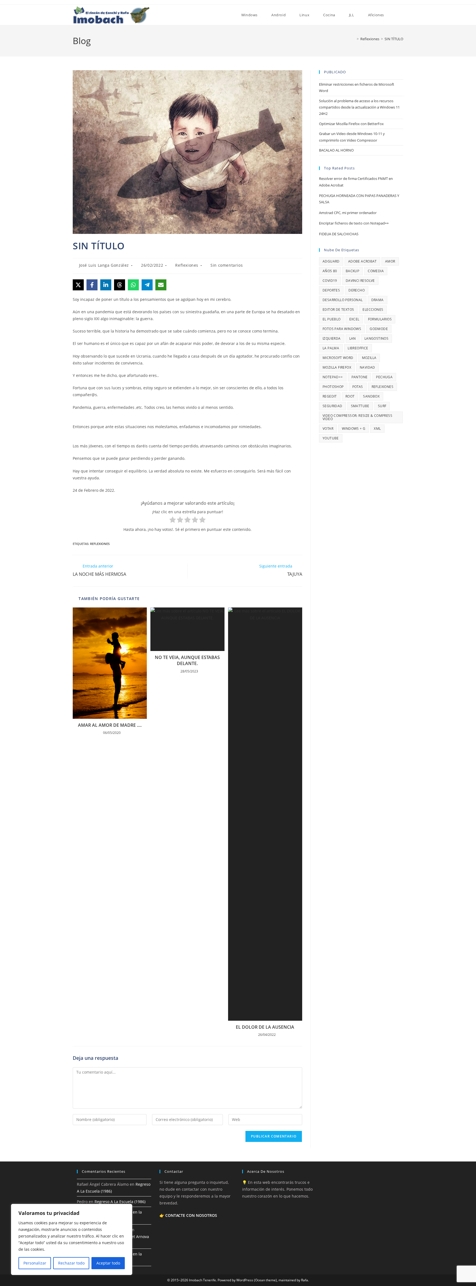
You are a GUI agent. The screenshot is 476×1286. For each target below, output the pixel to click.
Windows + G (353, 428)
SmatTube (360, 406)
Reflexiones (186, 265)
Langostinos (376, 338)
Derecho (356, 290)
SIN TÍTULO (394, 38)
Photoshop (333, 386)
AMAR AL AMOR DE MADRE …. (110, 725)
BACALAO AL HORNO (336, 150)
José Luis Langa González (104, 265)
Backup (352, 271)
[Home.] (227, 15)
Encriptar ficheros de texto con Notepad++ (354, 223)
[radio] (172, 521)
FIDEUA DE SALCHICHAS (338, 233)
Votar (328, 428)
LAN (352, 338)
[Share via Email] (160, 284)
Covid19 (330, 280)
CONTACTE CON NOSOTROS (191, 1215)
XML (377, 428)
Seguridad (332, 406)
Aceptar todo (108, 1263)
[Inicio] (353, 38)
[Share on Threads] (119, 284)
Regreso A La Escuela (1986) (119, 1201)
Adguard (331, 261)
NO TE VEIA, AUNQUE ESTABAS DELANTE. (187, 660)
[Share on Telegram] (147, 284)
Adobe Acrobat (362, 261)
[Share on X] (78, 284)
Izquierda (332, 338)
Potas (357, 386)
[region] (71, 1239)
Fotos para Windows (342, 328)
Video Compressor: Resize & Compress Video (357, 417)
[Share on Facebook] (92, 284)
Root (350, 396)
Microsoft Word (338, 357)
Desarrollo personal (343, 300)
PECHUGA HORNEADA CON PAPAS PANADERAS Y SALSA (359, 198)
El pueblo (332, 319)
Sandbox (371, 396)
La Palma (331, 348)
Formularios (380, 319)
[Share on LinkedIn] (105, 284)
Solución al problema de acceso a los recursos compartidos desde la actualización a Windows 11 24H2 (359, 107)
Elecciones (373, 309)
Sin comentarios (226, 265)
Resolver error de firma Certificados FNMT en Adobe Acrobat (356, 181)
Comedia (376, 271)
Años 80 (330, 271)
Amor (390, 261)
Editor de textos (338, 309)
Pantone (359, 377)
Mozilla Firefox (337, 367)
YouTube (331, 438)
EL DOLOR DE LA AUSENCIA (265, 1027)
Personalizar (34, 1263)
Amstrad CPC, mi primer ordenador (348, 212)
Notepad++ (333, 377)
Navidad (367, 367)
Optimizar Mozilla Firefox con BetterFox (351, 123)
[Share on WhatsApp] (133, 284)
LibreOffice (358, 348)
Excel (354, 319)
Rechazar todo (71, 1263)
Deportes (331, 290)
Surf (382, 406)
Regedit (330, 396)
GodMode (379, 328)
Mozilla (369, 357)
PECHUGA (384, 377)
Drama (377, 300)
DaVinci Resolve (360, 280)
